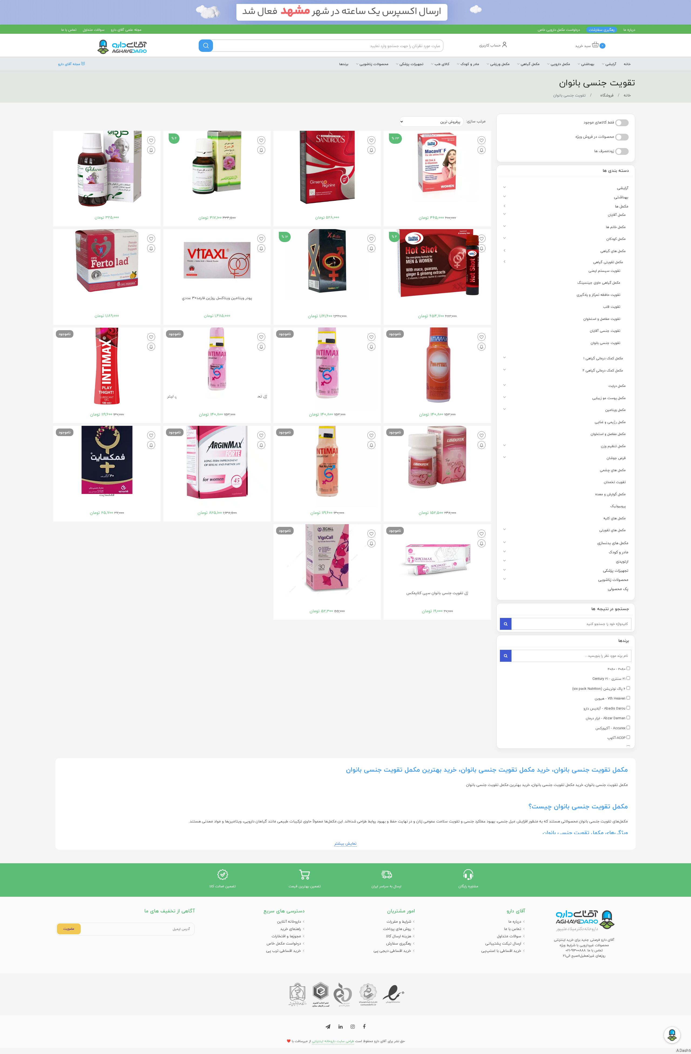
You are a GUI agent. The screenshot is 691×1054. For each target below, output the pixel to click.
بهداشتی (587, 64)
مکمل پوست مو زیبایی (609, 398)
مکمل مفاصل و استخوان (608, 434)
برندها (343, 64)
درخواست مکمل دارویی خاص (559, 30)
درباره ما (629, 30)
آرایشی (610, 64)
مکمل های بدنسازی (612, 543)
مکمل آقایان (617, 215)
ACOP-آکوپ (616, 738)
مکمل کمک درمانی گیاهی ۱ (603, 358)
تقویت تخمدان (615, 482)
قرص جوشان (616, 458)
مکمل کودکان (616, 239)
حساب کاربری (490, 45)
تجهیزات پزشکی (411, 64)
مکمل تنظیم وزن (613, 446)
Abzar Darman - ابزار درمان (605, 718)
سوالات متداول (93, 30)
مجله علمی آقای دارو (126, 30)
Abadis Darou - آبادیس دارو (604, 708)
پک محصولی (618, 588)
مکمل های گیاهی (613, 251)
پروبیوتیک (618, 506)
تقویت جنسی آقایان (605, 331)
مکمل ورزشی (499, 64)
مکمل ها (621, 206)
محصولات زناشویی (373, 64)
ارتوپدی (622, 561)
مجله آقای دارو (69, 63)
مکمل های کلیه (614, 518)
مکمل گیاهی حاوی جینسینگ (598, 283)
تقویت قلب (611, 307)
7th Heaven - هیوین (610, 698)
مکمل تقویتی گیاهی (608, 262)
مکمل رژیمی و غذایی (610, 422)
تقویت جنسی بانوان (605, 343)
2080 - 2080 (616, 669)
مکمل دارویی (560, 64)
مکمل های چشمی (613, 470)
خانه (627, 64)
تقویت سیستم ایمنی (604, 271)
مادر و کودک (469, 64)
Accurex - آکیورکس (610, 728)
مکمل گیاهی (530, 64)
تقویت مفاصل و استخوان (601, 319)
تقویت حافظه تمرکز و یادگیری (598, 295)
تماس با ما (68, 30)
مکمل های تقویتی (612, 530)
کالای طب (441, 64)
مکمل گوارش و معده (610, 494)
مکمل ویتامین (615, 410)
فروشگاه (607, 95)
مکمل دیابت (617, 386)
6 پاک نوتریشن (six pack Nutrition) (598, 689)
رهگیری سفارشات (602, 30)
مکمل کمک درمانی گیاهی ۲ (602, 370)
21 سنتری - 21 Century (608, 679)
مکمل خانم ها (616, 227)
